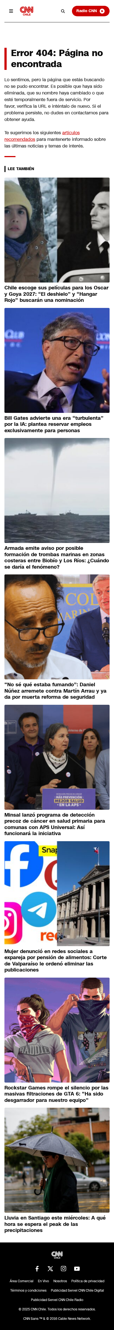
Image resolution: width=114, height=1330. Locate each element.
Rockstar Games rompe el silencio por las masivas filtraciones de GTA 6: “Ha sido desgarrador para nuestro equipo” (56, 1094)
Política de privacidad (87, 1281)
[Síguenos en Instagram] (63, 1268)
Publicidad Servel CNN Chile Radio (57, 1300)
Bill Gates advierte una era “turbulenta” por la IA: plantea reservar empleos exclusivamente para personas (53, 424)
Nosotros (60, 1281)
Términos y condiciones (28, 1290)
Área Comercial (21, 1281)
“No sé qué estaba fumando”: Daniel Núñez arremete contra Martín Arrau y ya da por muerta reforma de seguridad (55, 691)
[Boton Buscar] (63, 11)
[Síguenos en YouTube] (76, 1268)
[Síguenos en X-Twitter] (50, 1268)
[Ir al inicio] (26, 10)
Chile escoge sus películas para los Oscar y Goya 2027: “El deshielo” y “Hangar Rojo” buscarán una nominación (56, 294)
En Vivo (43, 1281)
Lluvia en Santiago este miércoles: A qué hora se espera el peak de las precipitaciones (55, 1224)
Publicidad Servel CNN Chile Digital (77, 1290)
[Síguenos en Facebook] (37, 1268)
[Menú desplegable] (11, 11)
